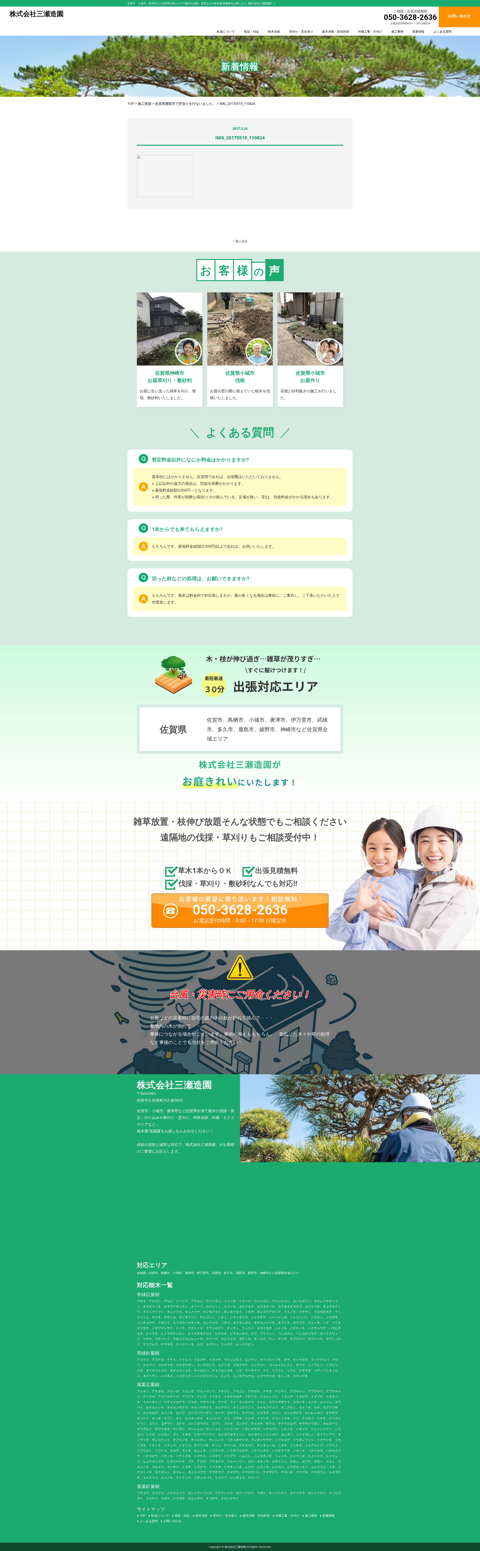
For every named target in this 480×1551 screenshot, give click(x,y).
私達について (226, 31)
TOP (143, 1515)
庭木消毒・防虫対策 (335, 31)
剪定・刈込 (251, 31)
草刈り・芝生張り (301, 31)
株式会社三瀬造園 (235, 1547)
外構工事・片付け (370, 31)
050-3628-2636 (410, 17)
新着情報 (418, 31)
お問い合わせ (172, 1521)
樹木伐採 (274, 31)
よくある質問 (443, 31)
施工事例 (397, 31)
